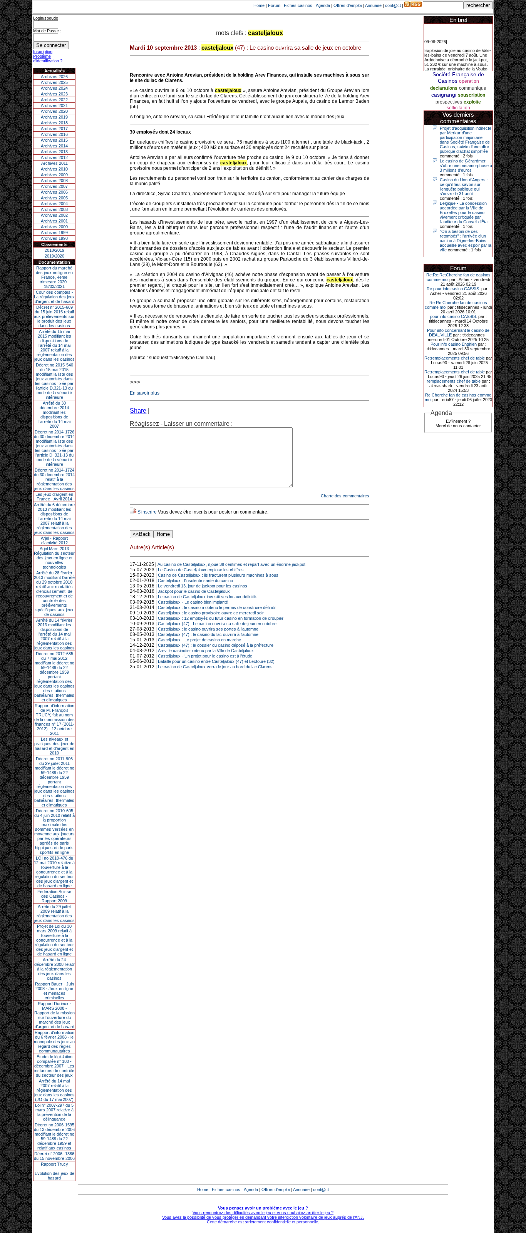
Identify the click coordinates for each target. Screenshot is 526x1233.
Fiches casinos (298, 5)
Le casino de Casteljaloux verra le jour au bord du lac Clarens (215, 666)
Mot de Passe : (47, 30)
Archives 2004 (54, 203)
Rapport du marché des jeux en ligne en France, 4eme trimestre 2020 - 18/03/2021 (54, 277)
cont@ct (393, 5)
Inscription (42, 51)
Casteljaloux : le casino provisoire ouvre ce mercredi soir (211, 613)
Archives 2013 (54, 151)
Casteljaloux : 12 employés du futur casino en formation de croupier (220, 618)
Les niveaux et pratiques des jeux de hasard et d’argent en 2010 (54, 746)
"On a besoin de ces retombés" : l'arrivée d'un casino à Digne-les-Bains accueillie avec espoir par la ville (465, 240)
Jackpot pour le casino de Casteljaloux (194, 591)
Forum (274, 5)
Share (138, 410)
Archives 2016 (54, 134)
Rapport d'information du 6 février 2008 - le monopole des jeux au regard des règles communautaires (54, 1041)
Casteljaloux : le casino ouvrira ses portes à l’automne (208, 629)
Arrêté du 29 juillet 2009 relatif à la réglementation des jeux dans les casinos (54, 913)
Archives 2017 (54, 128)
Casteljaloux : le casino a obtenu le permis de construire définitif (217, 607)
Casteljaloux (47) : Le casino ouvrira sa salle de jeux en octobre (217, 623)
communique (472, 88)
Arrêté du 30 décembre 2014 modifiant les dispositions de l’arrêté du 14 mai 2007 (54, 414)
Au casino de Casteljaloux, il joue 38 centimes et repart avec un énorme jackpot (231, 564)
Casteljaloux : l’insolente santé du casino (195, 580)
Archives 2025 (54, 82)
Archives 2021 (54, 105)
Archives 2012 (54, 157)
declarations (443, 88)
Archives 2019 (54, 117)
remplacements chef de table (454, 381)
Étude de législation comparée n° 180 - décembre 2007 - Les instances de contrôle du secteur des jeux (54, 1065)
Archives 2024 (54, 88)
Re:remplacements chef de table (454, 358)
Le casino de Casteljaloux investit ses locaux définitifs (208, 596)
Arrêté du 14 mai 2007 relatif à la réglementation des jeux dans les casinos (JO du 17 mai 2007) (54, 1090)
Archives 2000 (54, 226)
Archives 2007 (54, 186)
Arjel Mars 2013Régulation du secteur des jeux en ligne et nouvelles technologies (54, 557)
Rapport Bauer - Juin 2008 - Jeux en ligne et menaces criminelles (54, 991)
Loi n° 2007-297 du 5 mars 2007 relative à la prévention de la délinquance (54, 1112)
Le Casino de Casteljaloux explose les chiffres (201, 569)
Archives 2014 (54, 146)
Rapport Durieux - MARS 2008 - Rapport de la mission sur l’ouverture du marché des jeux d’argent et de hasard (54, 1015)
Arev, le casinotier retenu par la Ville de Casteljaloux (206, 650)
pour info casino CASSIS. (453, 316)
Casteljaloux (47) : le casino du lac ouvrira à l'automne (208, 634)
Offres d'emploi (347, 5)
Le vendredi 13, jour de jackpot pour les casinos (202, 586)
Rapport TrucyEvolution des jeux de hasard (54, 1171)
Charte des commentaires (345, 496)
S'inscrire (147, 512)
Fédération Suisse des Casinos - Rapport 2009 (54, 896)
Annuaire (373, 5)
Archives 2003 (54, 209)
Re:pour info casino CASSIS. (453, 288)
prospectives (449, 102)
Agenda (323, 5)
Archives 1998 (54, 238)
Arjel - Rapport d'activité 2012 (54, 540)
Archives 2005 (54, 198)
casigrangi (443, 95)
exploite (472, 102)
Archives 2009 (54, 174)
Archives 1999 (54, 232)
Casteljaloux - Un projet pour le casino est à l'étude (205, 656)
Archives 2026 (54, 76)
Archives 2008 (54, 180)
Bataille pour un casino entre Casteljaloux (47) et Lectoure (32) (216, 661)
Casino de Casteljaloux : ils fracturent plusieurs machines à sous (218, 575)
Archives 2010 (54, 169)
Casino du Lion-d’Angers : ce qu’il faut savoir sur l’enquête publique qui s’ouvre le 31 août (464, 186)
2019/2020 (54, 256)
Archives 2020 (54, 111)
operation (469, 81)
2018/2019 (54, 250)
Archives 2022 (54, 99)
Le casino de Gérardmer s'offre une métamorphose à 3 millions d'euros (466, 165)
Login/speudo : (46, 18)
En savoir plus (144, 393)
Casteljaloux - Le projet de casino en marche (199, 639)
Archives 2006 (54, 192)
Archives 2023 (54, 94)
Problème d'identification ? (47, 58)
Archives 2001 (54, 221)
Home (259, 5)
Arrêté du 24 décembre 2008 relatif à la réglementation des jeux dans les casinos (54, 968)
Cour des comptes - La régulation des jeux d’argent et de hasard (54, 297)
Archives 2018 (54, 122)
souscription (471, 95)
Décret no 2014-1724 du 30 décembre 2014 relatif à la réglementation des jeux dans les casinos (54, 479)
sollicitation (458, 107)
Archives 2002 (54, 215)
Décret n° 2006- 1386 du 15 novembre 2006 (54, 1156)
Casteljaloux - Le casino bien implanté (193, 602)
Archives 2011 (54, 163)
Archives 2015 (54, 140)
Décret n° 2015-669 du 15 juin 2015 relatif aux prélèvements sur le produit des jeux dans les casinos (54, 316)
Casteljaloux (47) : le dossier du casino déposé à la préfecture (215, 645)
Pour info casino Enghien (454, 344)
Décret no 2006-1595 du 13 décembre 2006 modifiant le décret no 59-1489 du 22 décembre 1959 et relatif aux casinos (54, 1136)
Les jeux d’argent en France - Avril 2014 (54, 496)
